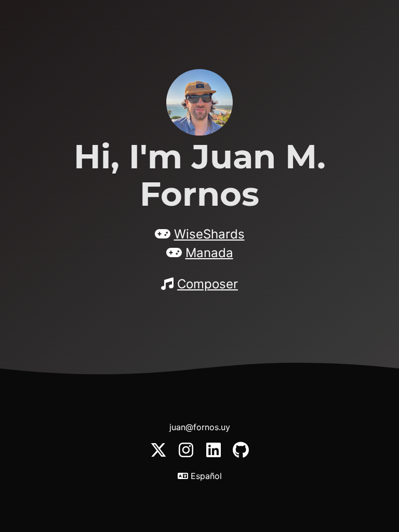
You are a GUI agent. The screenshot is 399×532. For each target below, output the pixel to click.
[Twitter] (159, 455)
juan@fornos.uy (199, 427)
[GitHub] (241, 455)
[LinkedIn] (214, 455)
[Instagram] (187, 455)
